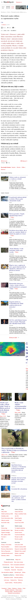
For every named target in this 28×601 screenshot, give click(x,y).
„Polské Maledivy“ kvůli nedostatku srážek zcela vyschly (16, 250)
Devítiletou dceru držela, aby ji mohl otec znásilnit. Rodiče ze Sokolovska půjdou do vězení (18, 232)
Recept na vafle (18, 536)
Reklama (14, 588)
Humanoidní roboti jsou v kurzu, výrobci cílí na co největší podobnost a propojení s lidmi (18, 285)
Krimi (10, 202)
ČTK (2, 22)
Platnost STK (18, 555)
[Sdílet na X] (9, 162)
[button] (4, 178)
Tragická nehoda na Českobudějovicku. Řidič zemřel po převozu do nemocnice (16, 304)
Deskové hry (13, 580)
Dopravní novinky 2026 (20, 549)
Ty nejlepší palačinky (20, 528)
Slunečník (13, 569)
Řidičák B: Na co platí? (20, 551)
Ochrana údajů (8, 591)
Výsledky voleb (5, 516)
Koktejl (10, 272)
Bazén (12, 567)
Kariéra (19, 588)
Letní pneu (6, 580)
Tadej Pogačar (18, 518)
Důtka (23, 167)
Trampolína (7, 569)
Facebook (4, 588)
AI (9, 290)
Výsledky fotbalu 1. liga (7, 530)
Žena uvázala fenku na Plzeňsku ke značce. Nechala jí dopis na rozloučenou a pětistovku (14, 450)
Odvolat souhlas (18, 591)
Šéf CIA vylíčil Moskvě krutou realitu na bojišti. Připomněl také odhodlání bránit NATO (18, 321)
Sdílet (10, 27)
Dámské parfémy (18, 577)
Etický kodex (19, 590)
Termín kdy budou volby (7, 518)
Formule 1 (3, 536)
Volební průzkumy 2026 (7, 513)
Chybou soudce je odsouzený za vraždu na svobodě (17, 178)
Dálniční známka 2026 (20, 546)
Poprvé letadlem (5, 546)
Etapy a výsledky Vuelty (20, 513)
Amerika (11, 325)
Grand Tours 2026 (19, 522)
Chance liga (4, 528)
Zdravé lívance (18, 532)
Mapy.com (18, 559)
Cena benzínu (5, 564)
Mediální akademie (9, 590)
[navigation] (2, 2)
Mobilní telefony (19, 575)
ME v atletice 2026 (5, 534)
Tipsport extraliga (5, 532)
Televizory (20, 580)
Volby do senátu (5, 520)
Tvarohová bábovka (20, 534)
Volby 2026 (4, 511)
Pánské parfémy (18, 582)
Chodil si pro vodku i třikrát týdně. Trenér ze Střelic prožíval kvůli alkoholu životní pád (5, 407)
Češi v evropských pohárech (17, 564)
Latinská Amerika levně (7, 553)
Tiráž (24, 588)
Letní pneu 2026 (19, 544)
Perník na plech (18, 539)
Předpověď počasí (8, 562)
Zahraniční (11, 219)
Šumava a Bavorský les (7, 549)
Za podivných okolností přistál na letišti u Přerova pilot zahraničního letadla (17, 199)
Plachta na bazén (19, 567)
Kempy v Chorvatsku (6, 544)
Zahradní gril (17, 572)
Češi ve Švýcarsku (5, 551)
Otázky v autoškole (19, 553)
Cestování (11, 254)
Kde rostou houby (18, 562)
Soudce (13, 167)
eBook (4, 27)
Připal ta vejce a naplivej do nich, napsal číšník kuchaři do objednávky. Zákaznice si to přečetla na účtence (17, 267)
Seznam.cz (19, 2)
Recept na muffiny (19, 530)
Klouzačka (19, 569)
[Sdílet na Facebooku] (6, 162)
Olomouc (3, 169)
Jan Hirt (17, 516)
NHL (2, 539)
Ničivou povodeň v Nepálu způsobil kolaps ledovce (16, 214)
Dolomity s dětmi (5, 555)
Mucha (18, 167)
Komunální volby (5, 522)
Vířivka (23, 572)
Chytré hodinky (8, 582)
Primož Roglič (18, 520)
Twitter (9, 588)
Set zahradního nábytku (7, 572)
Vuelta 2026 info (19, 511)
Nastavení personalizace (14, 593)
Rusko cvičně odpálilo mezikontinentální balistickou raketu (20, 405)
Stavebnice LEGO (8, 577)
